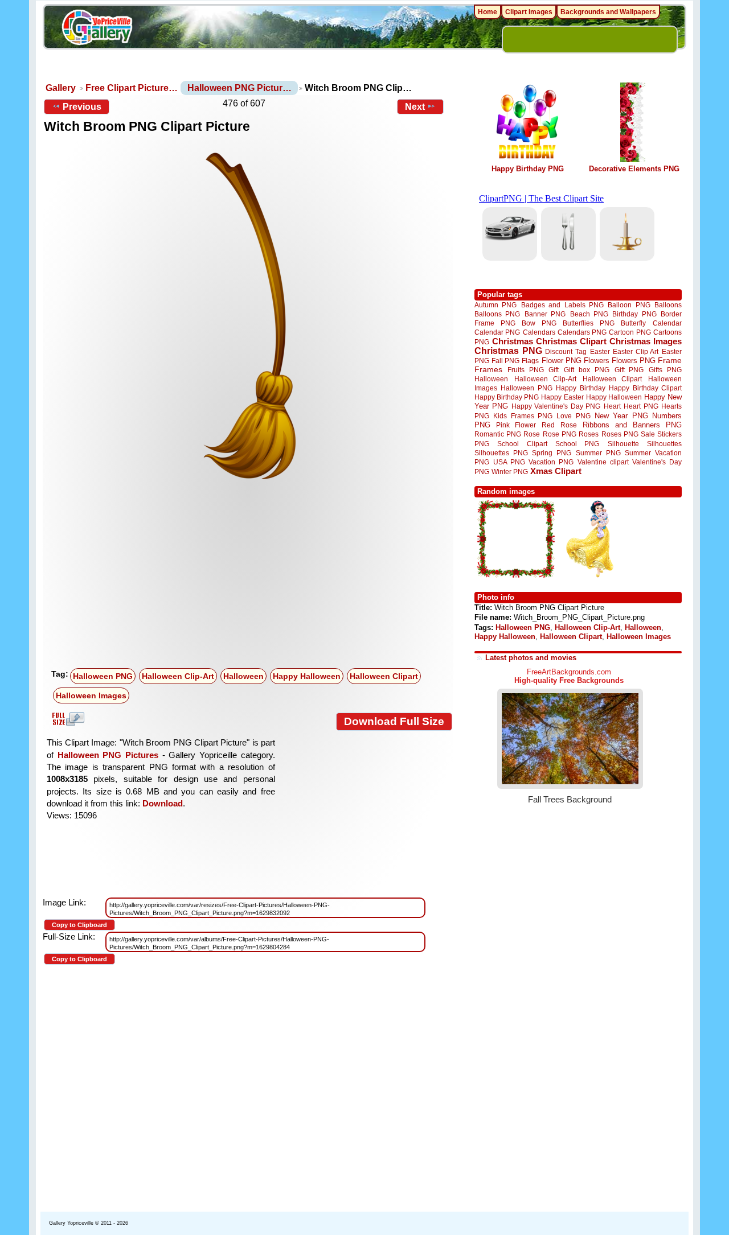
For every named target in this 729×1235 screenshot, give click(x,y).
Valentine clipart (603, 462)
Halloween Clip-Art (178, 676)
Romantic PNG (497, 434)
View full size (66, 718)
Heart (612, 406)
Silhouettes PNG (501, 452)
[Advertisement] (250, 578)
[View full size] (248, 318)
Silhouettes (664, 443)
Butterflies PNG (589, 323)
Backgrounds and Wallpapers (608, 12)
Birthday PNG (634, 314)
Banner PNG (545, 314)
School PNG (577, 443)
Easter (600, 351)
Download (162, 803)
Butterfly (633, 323)
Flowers (596, 360)
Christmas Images (645, 341)
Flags (530, 360)
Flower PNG (561, 360)
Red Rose (559, 425)
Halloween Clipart (384, 676)
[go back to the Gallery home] (97, 29)
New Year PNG (621, 415)
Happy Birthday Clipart (645, 388)
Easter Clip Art (635, 351)
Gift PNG (629, 369)
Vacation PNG (551, 462)
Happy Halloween (307, 676)
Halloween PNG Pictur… (239, 88)
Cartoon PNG (629, 332)
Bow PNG (539, 323)
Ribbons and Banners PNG (632, 425)
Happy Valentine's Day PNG (555, 406)
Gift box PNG (586, 369)
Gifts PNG (665, 369)
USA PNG (509, 462)
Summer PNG (598, 452)
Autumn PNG (495, 304)
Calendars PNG (582, 332)
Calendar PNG (497, 332)
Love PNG (573, 416)
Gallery (61, 88)
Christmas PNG (508, 351)
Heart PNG (641, 406)
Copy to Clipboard (79, 924)
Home (487, 12)
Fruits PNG (525, 369)
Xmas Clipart (555, 471)
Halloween (243, 676)
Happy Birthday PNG (528, 168)
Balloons (668, 304)
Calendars (539, 332)
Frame (670, 360)
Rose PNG (559, 434)
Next (415, 107)
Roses (589, 434)
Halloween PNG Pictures (108, 755)
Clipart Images (528, 12)
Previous (82, 107)
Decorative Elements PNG (634, 168)
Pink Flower (516, 425)
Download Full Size (394, 721)
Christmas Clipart (571, 341)
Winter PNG (510, 471)
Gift (553, 369)
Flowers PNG (634, 360)
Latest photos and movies (530, 657)
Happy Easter (562, 397)
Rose (531, 434)
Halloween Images (91, 695)
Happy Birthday (580, 388)
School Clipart (522, 443)
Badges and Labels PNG (562, 304)
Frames (488, 369)
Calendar (667, 323)
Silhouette (623, 443)
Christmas (512, 341)
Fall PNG (505, 360)
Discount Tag (566, 351)
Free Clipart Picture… (131, 88)
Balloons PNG (497, 314)
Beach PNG (589, 314)
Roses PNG (619, 434)
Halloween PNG (103, 676)
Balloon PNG (629, 304)
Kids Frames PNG (522, 415)
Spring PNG (551, 452)
